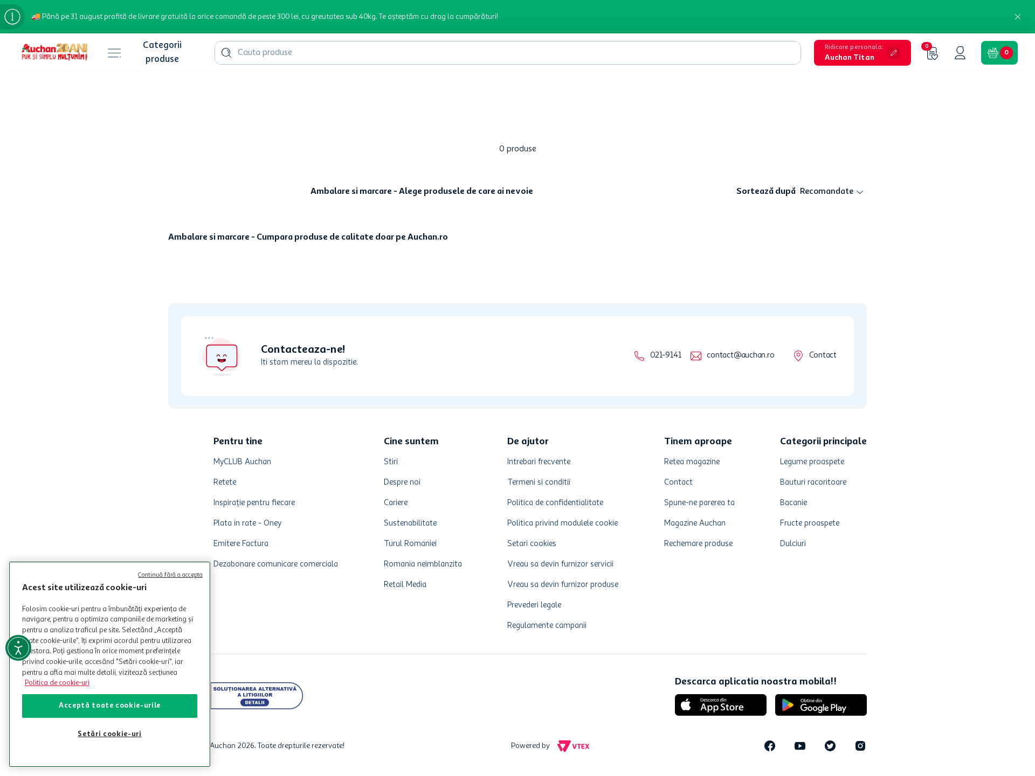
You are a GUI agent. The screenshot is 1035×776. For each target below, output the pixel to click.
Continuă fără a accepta (170, 575)
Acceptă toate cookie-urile (110, 705)
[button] (862, 53)
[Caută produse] (226, 52)
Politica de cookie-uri (57, 683)
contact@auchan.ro (740, 356)
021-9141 (665, 356)
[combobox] (508, 53)
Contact (823, 356)
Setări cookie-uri (109, 734)
